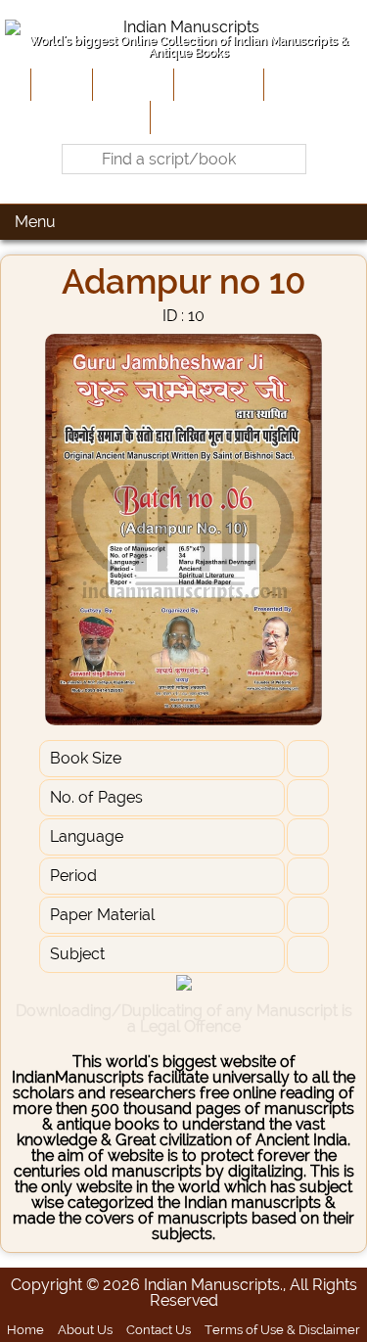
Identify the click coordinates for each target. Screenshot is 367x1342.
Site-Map (301, 84)
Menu (35, 221)
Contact (184, 116)
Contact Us (158, 1329)
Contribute (217, 84)
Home (59, 84)
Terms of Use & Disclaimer (282, 1329)
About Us (131, 84)
